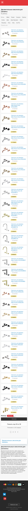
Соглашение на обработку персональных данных (14, 489)
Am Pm (18, 22)
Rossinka (4, 22)
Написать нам (14, 504)
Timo (9, 22)
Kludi (21, 20)
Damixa (24, 17)
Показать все (4, 25)
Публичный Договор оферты (14, 490)
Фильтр (14, 419)
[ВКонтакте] (4, 494)
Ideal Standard (14, 20)
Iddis (8, 20)
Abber (7, 17)
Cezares (18, 17)
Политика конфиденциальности (14, 487)
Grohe (3, 20)
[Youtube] (5, 498)
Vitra (13, 22)
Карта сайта (14, 491)
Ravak (12, 17)
